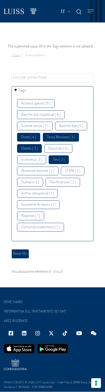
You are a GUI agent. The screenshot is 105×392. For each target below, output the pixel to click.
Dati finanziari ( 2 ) (63, 182)
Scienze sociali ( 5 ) (34, 126)
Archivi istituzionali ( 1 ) (37, 193)
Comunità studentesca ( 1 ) (40, 227)
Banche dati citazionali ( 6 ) (40, 115)
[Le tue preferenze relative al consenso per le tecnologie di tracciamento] (96, 383)
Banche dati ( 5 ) (71, 126)
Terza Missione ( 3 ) (61, 137)
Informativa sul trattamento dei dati (35, 311)
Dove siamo (13, 302)
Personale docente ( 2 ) (37, 171)
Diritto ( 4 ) (28, 137)
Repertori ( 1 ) (30, 216)
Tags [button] (22, 91)
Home (16, 55)
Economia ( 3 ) (31, 160)
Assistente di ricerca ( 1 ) (38, 205)
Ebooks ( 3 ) (29, 149)
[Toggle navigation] (91, 11)
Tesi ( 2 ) (59, 160)
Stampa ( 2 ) (30, 182)
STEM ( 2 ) (72, 171)
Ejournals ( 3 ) (58, 149)
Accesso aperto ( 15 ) (35, 104)
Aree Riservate (16, 321)
